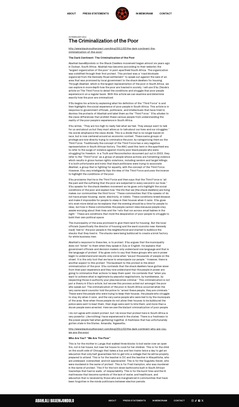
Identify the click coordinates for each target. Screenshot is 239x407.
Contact (165, 13)
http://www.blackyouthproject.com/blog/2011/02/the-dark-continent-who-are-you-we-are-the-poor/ (118, 330)
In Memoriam (144, 13)
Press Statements (96, 13)
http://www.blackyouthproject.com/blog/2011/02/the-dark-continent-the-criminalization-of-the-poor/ (112, 50)
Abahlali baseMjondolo (54, 401)
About (71, 13)
